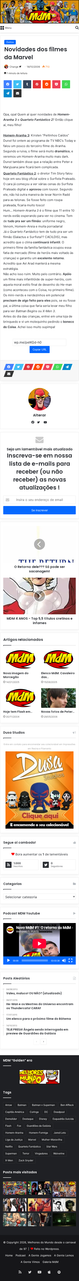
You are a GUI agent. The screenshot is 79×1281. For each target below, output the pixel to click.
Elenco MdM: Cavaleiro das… (58, 675)
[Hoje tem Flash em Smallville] (20, 698)
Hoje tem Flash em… (17, 712)
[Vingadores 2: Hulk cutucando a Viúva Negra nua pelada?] (14, 1205)
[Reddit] (47, 84)
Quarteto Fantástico (29, 1146)
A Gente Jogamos (40, 1255)
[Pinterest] (37, 84)
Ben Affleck (67, 1104)
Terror (25, 1153)
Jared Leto (60, 1132)
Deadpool (59, 1111)
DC (46, 1111)
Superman (11, 1153)
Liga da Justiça (13, 1139)
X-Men (9, 1160)
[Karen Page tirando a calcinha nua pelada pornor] (39, 1219)
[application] (39, 944)
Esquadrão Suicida (63, 1118)
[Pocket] (56, 84)
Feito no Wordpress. (47, 1248)
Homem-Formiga (38, 1132)
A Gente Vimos (30, 1261)
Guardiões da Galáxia (39, 1125)
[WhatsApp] (66, 84)
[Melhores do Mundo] (39, 11)
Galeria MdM (51, 1261)
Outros (10, 42)
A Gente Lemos (64, 1255)
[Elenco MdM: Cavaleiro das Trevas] (58, 659)
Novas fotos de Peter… (58, 712)
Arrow (8, 1104)
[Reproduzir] (8, 960)
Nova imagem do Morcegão (16, 675)
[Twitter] (17, 84)
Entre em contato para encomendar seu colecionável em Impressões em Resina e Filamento (39, 746)
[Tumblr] (27, 84)
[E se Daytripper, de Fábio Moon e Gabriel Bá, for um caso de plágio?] (64, 1205)
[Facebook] (8, 84)
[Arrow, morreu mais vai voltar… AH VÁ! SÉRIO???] (64, 1219)
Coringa (34, 1111)
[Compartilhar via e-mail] (17, 93)
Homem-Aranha (14, 1132)
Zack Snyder (26, 1160)
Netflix (9, 1146)
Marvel (32, 1139)
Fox (19, 1125)
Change (14, 66)
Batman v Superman (43, 1104)
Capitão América (14, 1111)
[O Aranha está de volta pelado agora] (14, 1219)
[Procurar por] (77, 27)
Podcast (21, 1255)
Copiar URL (40, 349)
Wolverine (58, 1153)
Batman (22, 1104)
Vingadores (41, 1153)
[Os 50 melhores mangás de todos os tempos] (39, 1205)
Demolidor (11, 1118)
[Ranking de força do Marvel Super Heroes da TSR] (39, 1188)
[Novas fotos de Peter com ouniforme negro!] (58, 698)
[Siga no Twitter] (20, 66)
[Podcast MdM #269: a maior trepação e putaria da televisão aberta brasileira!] (64, 1188)
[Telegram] (8, 93)
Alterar (39, 415)
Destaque (27, 1118)
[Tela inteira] (70, 960)
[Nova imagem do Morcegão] (20, 659)
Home (9, 1255)
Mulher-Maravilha (52, 1139)
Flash (8, 1125)
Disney (43, 1118)
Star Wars (51, 1146)
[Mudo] (64, 960)
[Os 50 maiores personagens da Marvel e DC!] (14, 1188)
